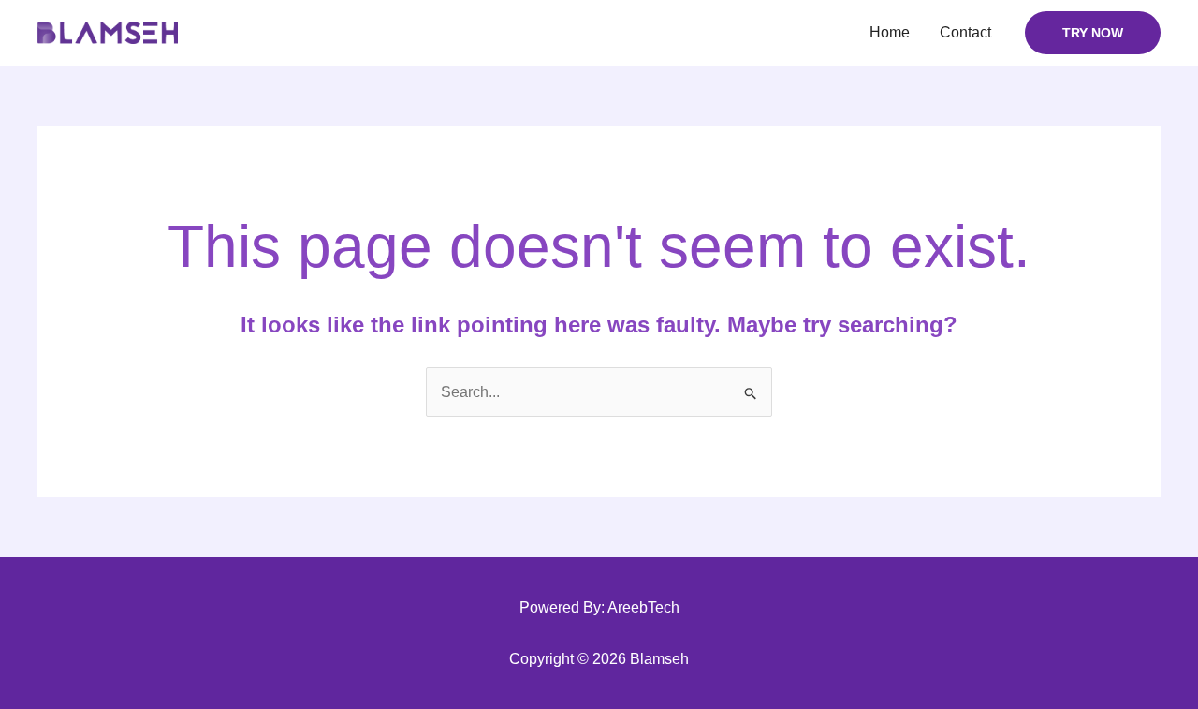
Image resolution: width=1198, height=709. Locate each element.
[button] (1093, 32)
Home (889, 32)
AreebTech (643, 607)
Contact (965, 32)
